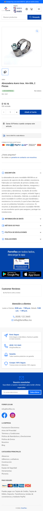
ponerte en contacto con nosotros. (24, 157)
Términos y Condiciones (11, 433)
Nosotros (5, 442)
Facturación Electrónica (10, 428)
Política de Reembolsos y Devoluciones (16, 436)
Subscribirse (34, 392)
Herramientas (7, 471)
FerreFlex (24, 508)
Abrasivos (5, 456)
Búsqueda (36, 17)
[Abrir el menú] (38, 9)
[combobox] (21, 17)
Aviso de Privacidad (9, 430)
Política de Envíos (8, 439)
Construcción (7, 462)
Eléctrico (5, 465)
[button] (33, 91)
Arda (3, 79)
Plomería (5, 474)
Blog (3, 445)
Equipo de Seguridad (9, 468)
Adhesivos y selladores (10, 459)
